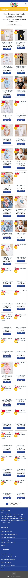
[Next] (21, 504)
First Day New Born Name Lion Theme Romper (7, 187)
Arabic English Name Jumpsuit (7, 470)
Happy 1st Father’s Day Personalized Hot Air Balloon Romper (21, 211)
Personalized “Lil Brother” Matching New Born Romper (7, 68)
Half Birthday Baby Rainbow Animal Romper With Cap (21, 471)
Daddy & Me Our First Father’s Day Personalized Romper (21, 139)
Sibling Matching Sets (6, 531)
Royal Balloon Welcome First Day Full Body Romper (7, 91)
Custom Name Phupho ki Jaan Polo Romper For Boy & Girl (7, 447)
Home (3, 19)
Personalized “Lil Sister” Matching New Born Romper (7, 115)
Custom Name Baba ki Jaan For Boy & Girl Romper (21, 235)
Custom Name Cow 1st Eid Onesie (7, 494)
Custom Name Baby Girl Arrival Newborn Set (20, 424)
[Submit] (25, 9)
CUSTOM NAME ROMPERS (8, 542)
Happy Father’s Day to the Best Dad (21, 328)
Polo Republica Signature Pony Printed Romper (21, 447)
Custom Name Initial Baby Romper (20, 376)
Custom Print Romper (21, 257)
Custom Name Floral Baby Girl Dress (20, 494)
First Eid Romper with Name (21, 282)
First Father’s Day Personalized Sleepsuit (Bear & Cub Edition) (7, 400)
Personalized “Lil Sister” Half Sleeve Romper (7, 138)
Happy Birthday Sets (6, 540)
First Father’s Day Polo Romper (21, 400)
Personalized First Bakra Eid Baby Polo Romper (7, 329)
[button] (2, 4)
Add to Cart (7, 48)
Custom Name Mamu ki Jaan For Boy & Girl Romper (21, 163)
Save (4, 30)
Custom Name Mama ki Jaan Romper (21, 304)
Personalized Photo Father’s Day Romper (21, 91)
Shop (8, 19)
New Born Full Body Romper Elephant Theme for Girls (7, 211)
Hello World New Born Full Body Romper (7, 162)
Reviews (3, 545)
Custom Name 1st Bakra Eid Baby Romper (7, 282)
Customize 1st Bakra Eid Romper (7, 352)
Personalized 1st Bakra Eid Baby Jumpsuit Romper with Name (21, 68)
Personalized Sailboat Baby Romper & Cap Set (7, 234)
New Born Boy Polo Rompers (8, 537)
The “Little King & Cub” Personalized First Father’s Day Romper (7, 44)
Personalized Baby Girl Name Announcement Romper (7, 376)
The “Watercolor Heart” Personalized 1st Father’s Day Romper (7, 258)
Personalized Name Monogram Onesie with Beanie (21, 353)
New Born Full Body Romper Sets (9, 534)
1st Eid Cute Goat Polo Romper (21, 186)
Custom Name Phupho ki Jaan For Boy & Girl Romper (21, 115)
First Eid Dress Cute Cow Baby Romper (7, 424)
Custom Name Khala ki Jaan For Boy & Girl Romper (7, 305)
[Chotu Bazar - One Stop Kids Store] (14, 4)
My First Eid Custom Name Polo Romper (20, 43)
